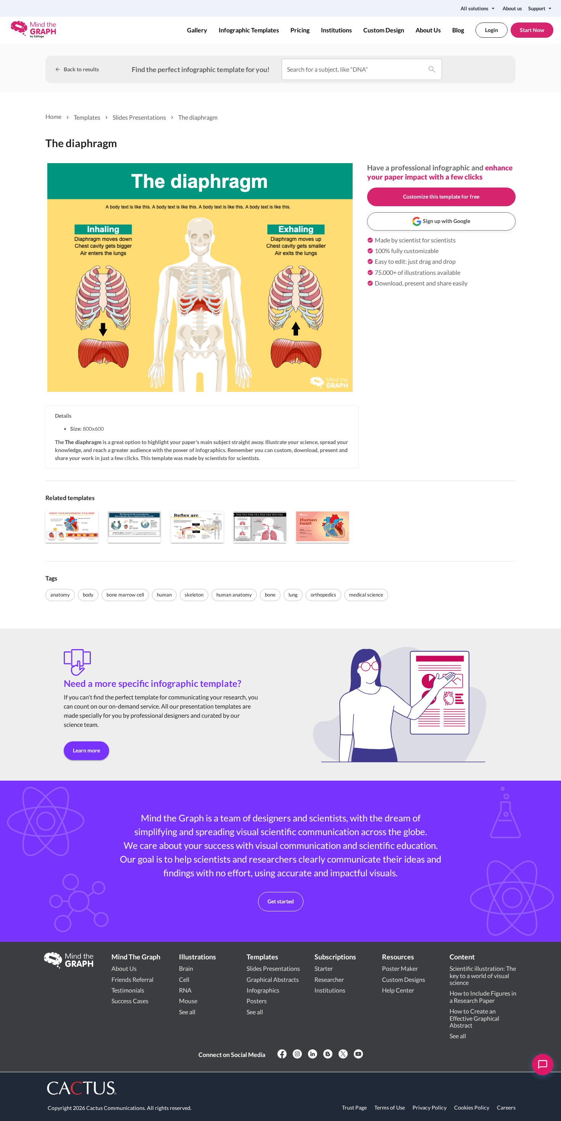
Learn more (86, 750)
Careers (506, 1107)
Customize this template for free (441, 196)
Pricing (300, 30)
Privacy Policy (430, 1107)
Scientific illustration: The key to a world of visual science (483, 975)
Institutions (336, 30)
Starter (323, 968)
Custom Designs (403, 979)
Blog (458, 30)
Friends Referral (132, 979)
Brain (186, 968)
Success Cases (129, 1000)
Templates (87, 117)
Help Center (398, 990)
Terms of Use (389, 1107)
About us (512, 8)
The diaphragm (198, 117)
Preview (72, 527)
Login (491, 30)
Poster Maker (400, 968)
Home (53, 116)
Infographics (263, 990)
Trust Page (354, 1107)
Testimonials (127, 990)
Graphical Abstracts (273, 979)
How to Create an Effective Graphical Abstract (474, 1018)
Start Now (532, 30)
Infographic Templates (249, 30)
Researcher (329, 979)
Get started (281, 901)
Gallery (197, 30)
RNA (185, 990)
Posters (257, 1000)
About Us (428, 30)
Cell (184, 979)
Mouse (188, 1000)
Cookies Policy (471, 1107)
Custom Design (383, 30)
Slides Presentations (139, 117)
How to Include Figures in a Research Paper (483, 996)
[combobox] (352, 69)
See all (187, 1011)
